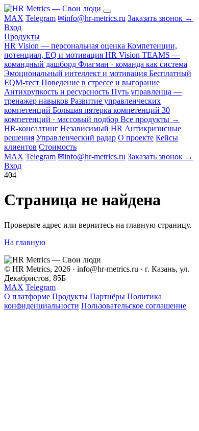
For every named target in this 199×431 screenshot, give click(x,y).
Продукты (22, 36)
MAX (13, 18)
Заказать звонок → (160, 18)
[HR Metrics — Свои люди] (53, 8)
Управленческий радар (76, 137)
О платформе (27, 296)
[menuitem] (90, 50)
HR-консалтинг (31, 128)
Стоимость (58, 146)
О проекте (136, 137)
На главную (24, 242)
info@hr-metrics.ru (92, 18)
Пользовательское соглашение (133, 305)
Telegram (41, 18)
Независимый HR (91, 128)
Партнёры (107, 296)
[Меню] (107, 11)
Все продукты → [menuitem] (150, 119)
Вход (12, 27)
